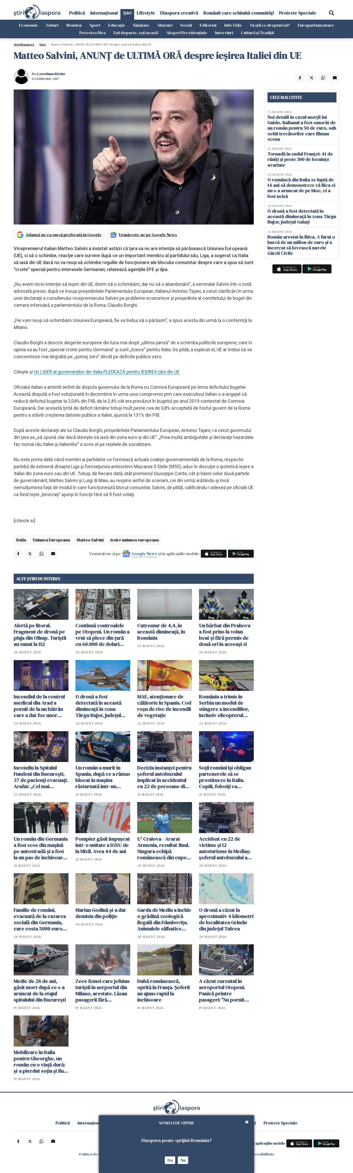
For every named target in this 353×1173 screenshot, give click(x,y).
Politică (77, 12)
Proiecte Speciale (297, 12)
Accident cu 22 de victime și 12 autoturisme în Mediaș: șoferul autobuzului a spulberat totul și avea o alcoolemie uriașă (226, 848)
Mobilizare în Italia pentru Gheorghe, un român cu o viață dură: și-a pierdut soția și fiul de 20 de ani (39, 1061)
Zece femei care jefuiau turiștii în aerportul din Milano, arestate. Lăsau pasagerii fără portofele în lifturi (102, 990)
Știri (127, 12)
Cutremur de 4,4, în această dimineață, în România (161, 631)
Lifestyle (146, 12)
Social (186, 25)
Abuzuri (164, 25)
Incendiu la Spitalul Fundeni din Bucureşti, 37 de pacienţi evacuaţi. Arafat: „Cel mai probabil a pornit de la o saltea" (41, 777)
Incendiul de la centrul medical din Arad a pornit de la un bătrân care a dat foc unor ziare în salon (39, 705)
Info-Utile (233, 25)
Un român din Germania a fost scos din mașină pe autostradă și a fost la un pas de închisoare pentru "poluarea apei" (41, 848)
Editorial (208, 25)
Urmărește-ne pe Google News (148, 234)
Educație (116, 25)
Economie (28, 25)
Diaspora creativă (179, 12)
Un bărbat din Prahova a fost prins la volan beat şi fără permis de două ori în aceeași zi (224, 634)
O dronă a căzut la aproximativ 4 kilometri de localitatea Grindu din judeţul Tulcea (226, 919)
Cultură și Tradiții (257, 32)
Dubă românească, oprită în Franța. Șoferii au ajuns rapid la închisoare (163, 990)
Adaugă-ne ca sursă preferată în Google (64, 234)
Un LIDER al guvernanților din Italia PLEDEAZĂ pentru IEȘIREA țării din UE (107, 372)
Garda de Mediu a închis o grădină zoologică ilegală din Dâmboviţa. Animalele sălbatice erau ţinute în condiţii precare (164, 919)
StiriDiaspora (24, 44)
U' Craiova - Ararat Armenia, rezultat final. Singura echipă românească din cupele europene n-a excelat (164, 848)
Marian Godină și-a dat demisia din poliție (100, 913)
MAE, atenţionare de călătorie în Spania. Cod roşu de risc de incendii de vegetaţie (164, 705)
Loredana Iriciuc (51, 73)
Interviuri (224, 32)
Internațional (104, 12)
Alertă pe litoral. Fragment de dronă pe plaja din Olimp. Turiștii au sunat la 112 (40, 634)
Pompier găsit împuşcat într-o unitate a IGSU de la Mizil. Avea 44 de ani (102, 845)
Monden (74, 25)
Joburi (52, 25)
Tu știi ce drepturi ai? (270, 25)
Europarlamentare (316, 25)
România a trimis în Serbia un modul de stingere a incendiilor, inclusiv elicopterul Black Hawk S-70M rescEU (224, 705)
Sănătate (141, 25)
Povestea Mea (92, 32)
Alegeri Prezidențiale (186, 32)
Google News (144, 553)
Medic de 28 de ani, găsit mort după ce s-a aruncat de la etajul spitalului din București (40, 990)
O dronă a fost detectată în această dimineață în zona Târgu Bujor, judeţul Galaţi (98, 705)
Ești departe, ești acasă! (136, 32)
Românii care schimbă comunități (238, 12)
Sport (95, 25)
